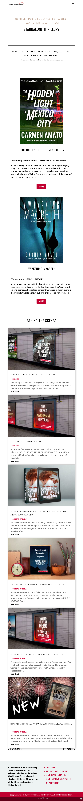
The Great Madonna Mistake (26, 441)
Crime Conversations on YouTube (58, 779)
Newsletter (50, 767)
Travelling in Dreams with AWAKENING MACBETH (37, 584)
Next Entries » (69, 749)
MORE (41, 186)
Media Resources (52, 783)
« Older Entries (15, 749)
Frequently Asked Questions (56, 771)
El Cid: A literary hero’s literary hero (32, 375)
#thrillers (14, 379)
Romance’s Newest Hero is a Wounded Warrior (37, 654)
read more (14, 391)
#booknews (14, 519)
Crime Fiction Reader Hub (55, 775)
